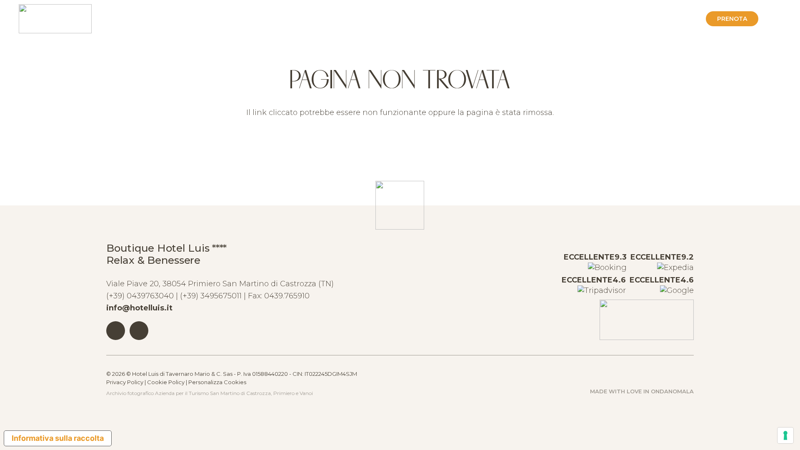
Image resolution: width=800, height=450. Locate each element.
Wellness (597, 18)
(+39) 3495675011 (211, 295)
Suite (560, 18)
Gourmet (641, 18)
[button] (774, 18)
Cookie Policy (166, 382)
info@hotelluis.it (139, 307)
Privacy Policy (124, 382)
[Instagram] (139, 330)
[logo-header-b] (55, 18)
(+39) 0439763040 (140, 295)
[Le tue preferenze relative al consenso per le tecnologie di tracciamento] (785, 435)
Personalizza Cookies (217, 382)
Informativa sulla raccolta (58, 438)
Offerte (682, 18)
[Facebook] (115, 330)
